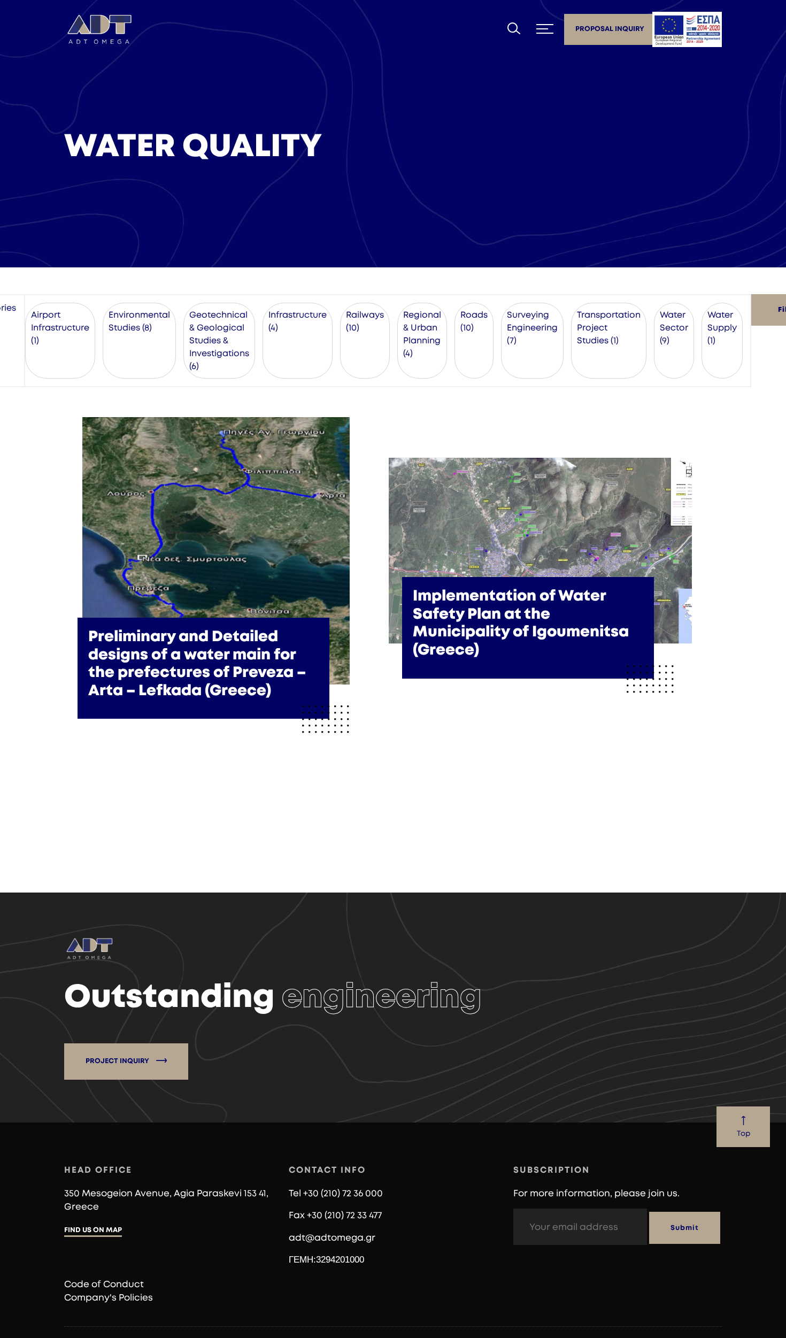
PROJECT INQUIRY (118, 1061)
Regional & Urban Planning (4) (422, 334)
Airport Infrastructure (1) (60, 328)
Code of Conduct (104, 1284)
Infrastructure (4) (297, 321)
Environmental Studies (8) (139, 321)
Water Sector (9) (674, 328)
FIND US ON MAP (93, 1230)
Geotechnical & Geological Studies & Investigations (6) (219, 341)
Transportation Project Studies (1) (609, 328)
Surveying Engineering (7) (532, 328)
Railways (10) (365, 321)
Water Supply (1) (722, 328)
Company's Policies (108, 1297)
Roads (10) (474, 321)
